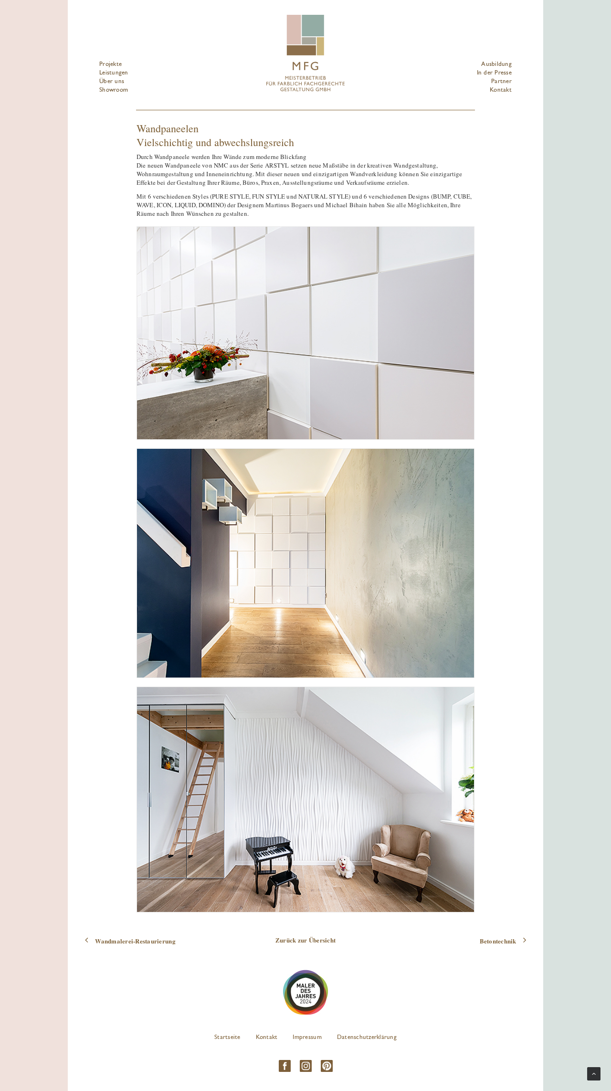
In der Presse (494, 73)
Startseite (227, 1037)
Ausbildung (496, 64)
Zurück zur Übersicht (305, 939)
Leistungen (113, 73)
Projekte (110, 64)
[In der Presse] (305, 992)
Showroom (113, 90)
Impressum (307, 1037)
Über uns (111, 81)
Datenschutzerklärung (367, 1037)
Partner (501, 81)
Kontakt (501, 90)
